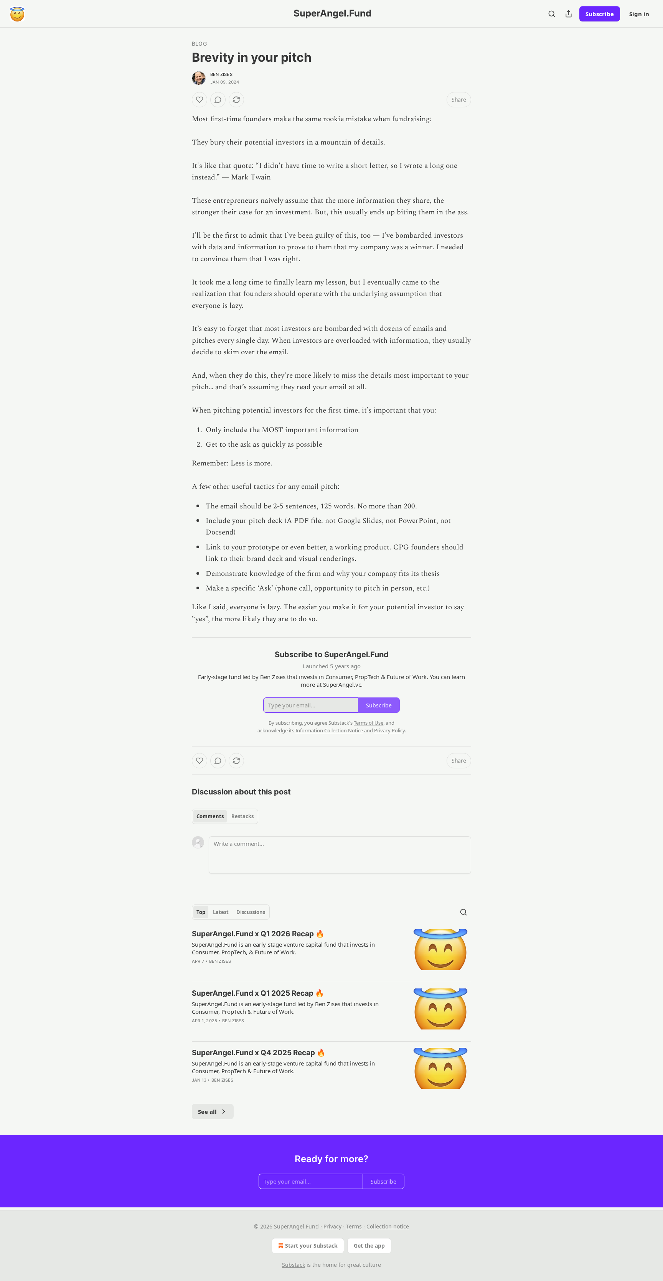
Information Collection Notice (329, 730)
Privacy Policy (389, 730)
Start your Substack (311, 1245)
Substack (293, 1264)
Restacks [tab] (242, 816)
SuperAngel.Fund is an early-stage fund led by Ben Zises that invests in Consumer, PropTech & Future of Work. (285, 1007)
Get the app (369, 1245)
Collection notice (387, 1226)
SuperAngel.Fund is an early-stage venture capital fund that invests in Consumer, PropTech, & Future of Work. (283, 948)
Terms (354, 1226)
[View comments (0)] (218, 99)
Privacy (332, 1226)
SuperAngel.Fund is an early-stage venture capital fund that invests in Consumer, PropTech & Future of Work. (283, 1067)
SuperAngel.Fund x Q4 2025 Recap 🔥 (259, 1052)
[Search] (551, 13)
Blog (199, 43)
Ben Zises (221, 74)
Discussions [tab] (250, 912)
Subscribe (599, 14)
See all (207, 1111)
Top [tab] (200, 912)
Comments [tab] (210, 816)
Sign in (639, 14)
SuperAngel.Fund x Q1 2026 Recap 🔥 (258, 933)
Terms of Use (368, 722)
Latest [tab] (221, 912)
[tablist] (225, 816)
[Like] (199, 99)
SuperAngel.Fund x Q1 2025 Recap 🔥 (258, 993)
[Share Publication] (568, 13)
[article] (331, 952)
